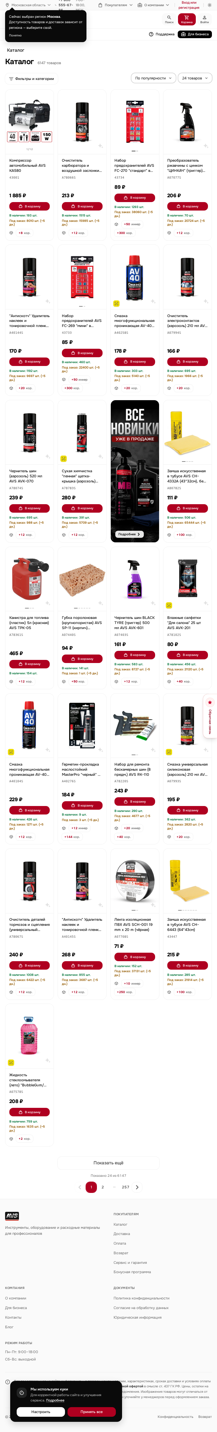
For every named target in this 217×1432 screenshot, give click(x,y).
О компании (154, 5)
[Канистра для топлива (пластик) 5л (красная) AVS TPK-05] (29, 579)
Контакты (13, 1317)
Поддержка (165, 34)
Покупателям (116, 5)
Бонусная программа (132, 1271)
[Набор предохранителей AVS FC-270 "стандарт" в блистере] (135, 122)
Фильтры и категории (34, 78)
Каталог (15, 50)
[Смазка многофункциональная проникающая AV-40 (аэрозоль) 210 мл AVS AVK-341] (135, 277)
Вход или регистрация (189, 5)
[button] (14, 178)
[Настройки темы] (209, 5)
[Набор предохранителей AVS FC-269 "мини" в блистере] (82, 277)
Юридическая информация (138, 1317)
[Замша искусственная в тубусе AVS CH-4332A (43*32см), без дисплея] (187, 432)
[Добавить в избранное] (46, 96)
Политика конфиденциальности (142, 1298)
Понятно (15, 35)
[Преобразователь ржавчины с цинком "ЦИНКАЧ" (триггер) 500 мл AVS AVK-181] (187, 122)
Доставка (122, 1233)
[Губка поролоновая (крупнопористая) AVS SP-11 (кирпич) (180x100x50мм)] (82, 579)
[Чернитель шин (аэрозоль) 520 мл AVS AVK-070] (29, 432)
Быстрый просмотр (32, 143)
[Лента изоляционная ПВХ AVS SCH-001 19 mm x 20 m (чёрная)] (135, 881)
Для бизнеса (198, 34)
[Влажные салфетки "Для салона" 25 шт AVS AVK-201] (187, 579)
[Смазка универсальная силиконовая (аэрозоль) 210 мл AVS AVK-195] (187, 726)
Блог (9, 1327)
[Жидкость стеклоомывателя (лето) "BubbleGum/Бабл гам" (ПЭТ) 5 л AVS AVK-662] (29, 1036)
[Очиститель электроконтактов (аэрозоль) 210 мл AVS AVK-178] (187, 277)
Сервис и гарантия (130, 1262)
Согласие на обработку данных (141, 1307)
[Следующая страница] (137, 1187)
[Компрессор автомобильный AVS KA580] (29, 122)
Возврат (121, 1253)
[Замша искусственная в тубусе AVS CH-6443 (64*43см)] (187, 881)
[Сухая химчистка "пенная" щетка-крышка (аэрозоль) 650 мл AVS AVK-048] (82, 432)
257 (125, 1187)
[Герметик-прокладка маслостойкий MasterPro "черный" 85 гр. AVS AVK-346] (82, 726)
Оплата (120, 1243)
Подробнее (55, 1400)
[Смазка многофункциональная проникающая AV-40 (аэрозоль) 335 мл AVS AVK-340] (29, 726)
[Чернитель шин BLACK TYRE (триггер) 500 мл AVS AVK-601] (135, 579)
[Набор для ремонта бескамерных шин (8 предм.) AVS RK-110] (135, 726)
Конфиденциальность (175, 1416)
